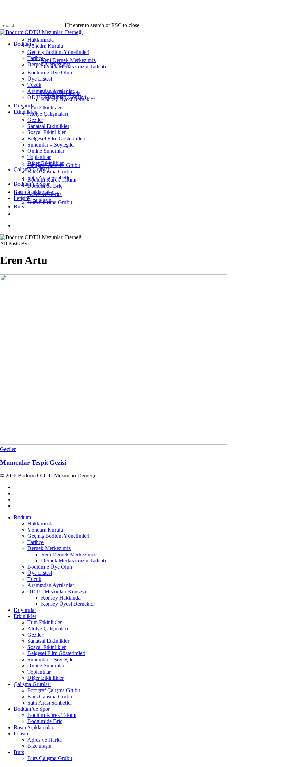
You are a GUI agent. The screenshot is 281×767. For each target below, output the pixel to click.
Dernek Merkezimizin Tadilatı (73, 560)
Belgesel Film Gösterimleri (56, 653)
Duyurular (25, 610)
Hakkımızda (40, 523)
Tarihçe (35, 542)
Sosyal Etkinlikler (46, 647)
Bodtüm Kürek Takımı (51, 715)
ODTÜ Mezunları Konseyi (56, 591)
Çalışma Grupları (32, 684)
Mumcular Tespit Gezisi (33, 462)
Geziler (8, 449)
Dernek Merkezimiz (49, 548)
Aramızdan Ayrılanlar (50, 585)
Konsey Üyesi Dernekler (68, 604)
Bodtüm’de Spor (32, 709)
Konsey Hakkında (61, 598)
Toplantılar (39, 672)
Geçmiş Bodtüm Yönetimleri (58, 536)
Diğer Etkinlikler (45, 678)
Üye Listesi (39, 573)
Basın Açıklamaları (34, 727)
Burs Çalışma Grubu (49, 696)
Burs (19, 752)
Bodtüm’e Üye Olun (49, 567)
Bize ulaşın (39, 746)
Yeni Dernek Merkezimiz (68, 554)
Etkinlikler (25, 616)
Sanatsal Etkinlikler (48, 641)
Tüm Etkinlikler (44, 622)
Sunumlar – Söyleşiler (51, 659)
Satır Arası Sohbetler (49, 703)
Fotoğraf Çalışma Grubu (53, 690)
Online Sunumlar (45, 666)
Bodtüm (22, 517)
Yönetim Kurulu (45, 530)
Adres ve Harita (44, 740)
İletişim (21, 733)
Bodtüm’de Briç (44, 721)
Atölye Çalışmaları (47, 628)
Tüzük (34, 579)
